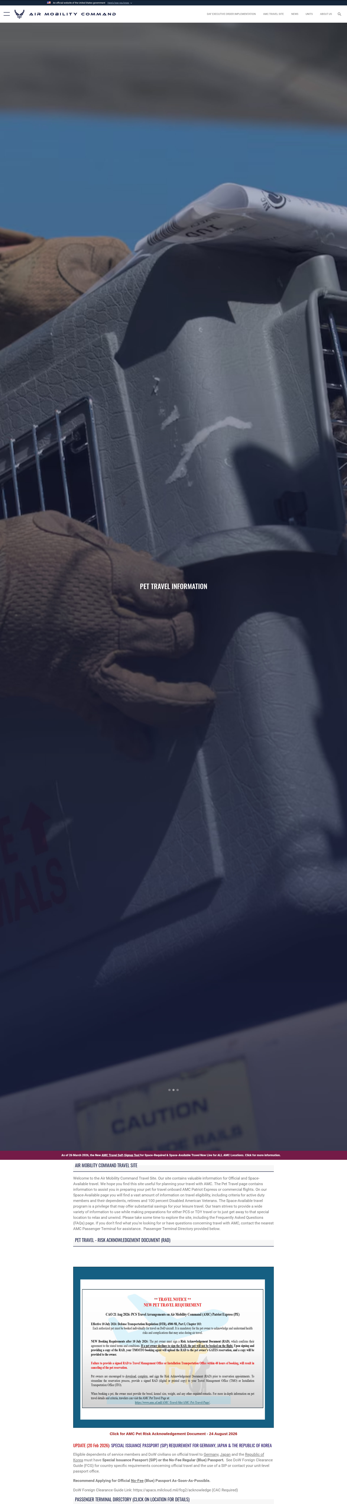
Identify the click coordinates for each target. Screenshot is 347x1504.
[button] (120, 3)
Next (312, 587)
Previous (34, 587)
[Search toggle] (340, 14)
